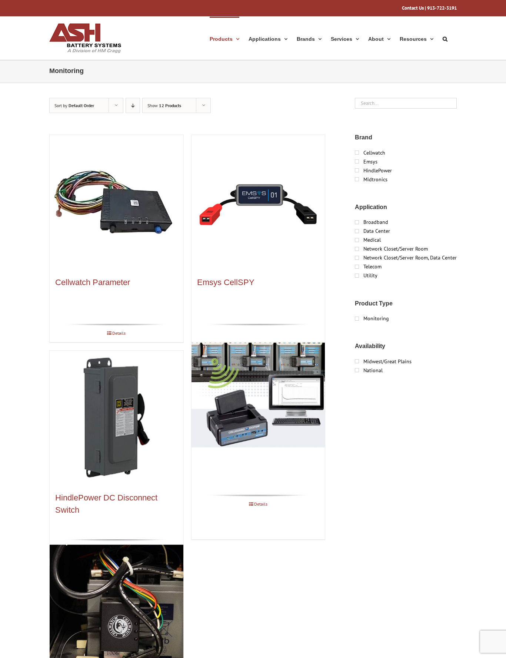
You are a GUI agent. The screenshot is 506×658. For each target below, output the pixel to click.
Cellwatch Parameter (92, 282)
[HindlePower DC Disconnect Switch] (116, 418)
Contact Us (413, 8)
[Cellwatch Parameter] (116, 202)
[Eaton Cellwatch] (116, 610)
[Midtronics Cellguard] (258, 395)
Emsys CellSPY (225, 282)
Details (119, 333)
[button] (445, 38)
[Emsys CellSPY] (258, 202)
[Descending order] (133, 105)
